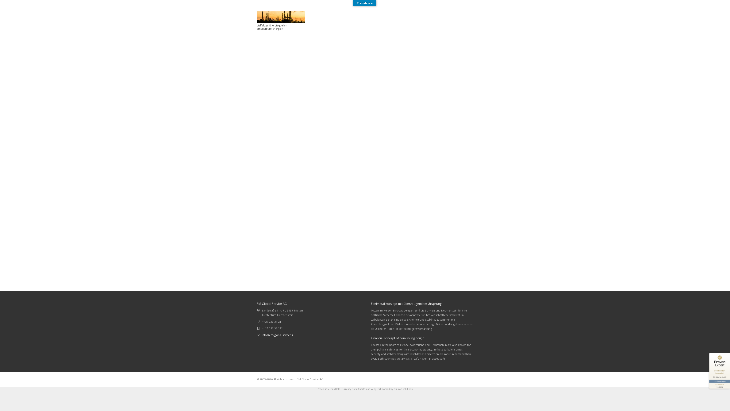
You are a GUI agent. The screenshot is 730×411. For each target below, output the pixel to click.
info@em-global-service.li (277, 335)
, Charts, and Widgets (368, 389)
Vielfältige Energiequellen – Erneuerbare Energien (273, 27)
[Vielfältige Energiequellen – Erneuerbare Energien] (281, 17)
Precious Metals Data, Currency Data (337, 389)
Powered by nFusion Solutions (396, 389)
